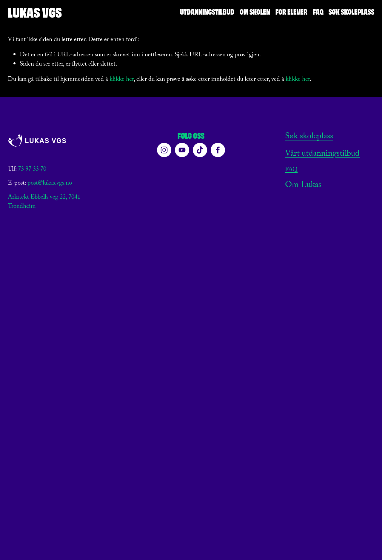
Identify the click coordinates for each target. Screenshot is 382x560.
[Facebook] (218, 150)
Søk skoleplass (351, 11)
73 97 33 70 (32, 169)
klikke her (122, 80)
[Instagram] (164, 150)
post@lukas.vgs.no (49, 183)
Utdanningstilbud (207, 11)
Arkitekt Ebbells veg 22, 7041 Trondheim (44, 202)
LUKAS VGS (35, 11)
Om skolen (255, 11)
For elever (291, 11)
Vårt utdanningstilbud (322, 154)
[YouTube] (182, 150)
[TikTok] (200, 150)
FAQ (318, 11)
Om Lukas (303, 186)
